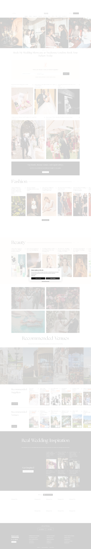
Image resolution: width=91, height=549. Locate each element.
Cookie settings (52, 278)
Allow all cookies (38, 278)
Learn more (33, 275)
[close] (59, 270)
